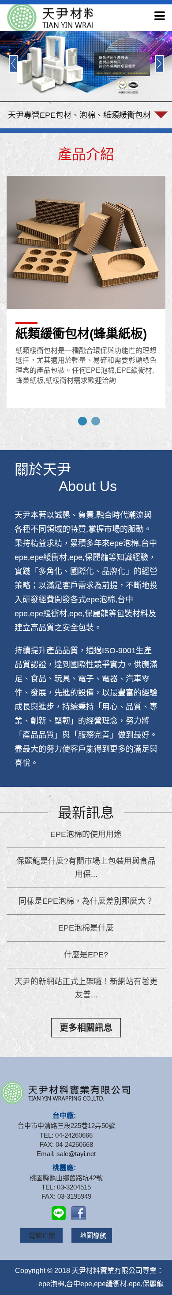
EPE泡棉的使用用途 (86, 834)
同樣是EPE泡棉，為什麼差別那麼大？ (86, 901)
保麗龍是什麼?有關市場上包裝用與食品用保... (86, 868)
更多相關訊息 (86, 1028)
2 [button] (95, 421)
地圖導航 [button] (93, 1235)
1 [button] (82, 421)
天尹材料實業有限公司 (48, 17)
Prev (13, 64)
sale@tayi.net (76, 1153)
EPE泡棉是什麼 (86, 928)
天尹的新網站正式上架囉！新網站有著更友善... (86, 988)
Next (159, 64)
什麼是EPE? (86, 954)
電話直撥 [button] (43, 1235)
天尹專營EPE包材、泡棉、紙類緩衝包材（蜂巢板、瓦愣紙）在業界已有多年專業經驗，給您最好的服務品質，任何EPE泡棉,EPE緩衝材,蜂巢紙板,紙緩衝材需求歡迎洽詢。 (79, 119)
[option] (86, 295)
